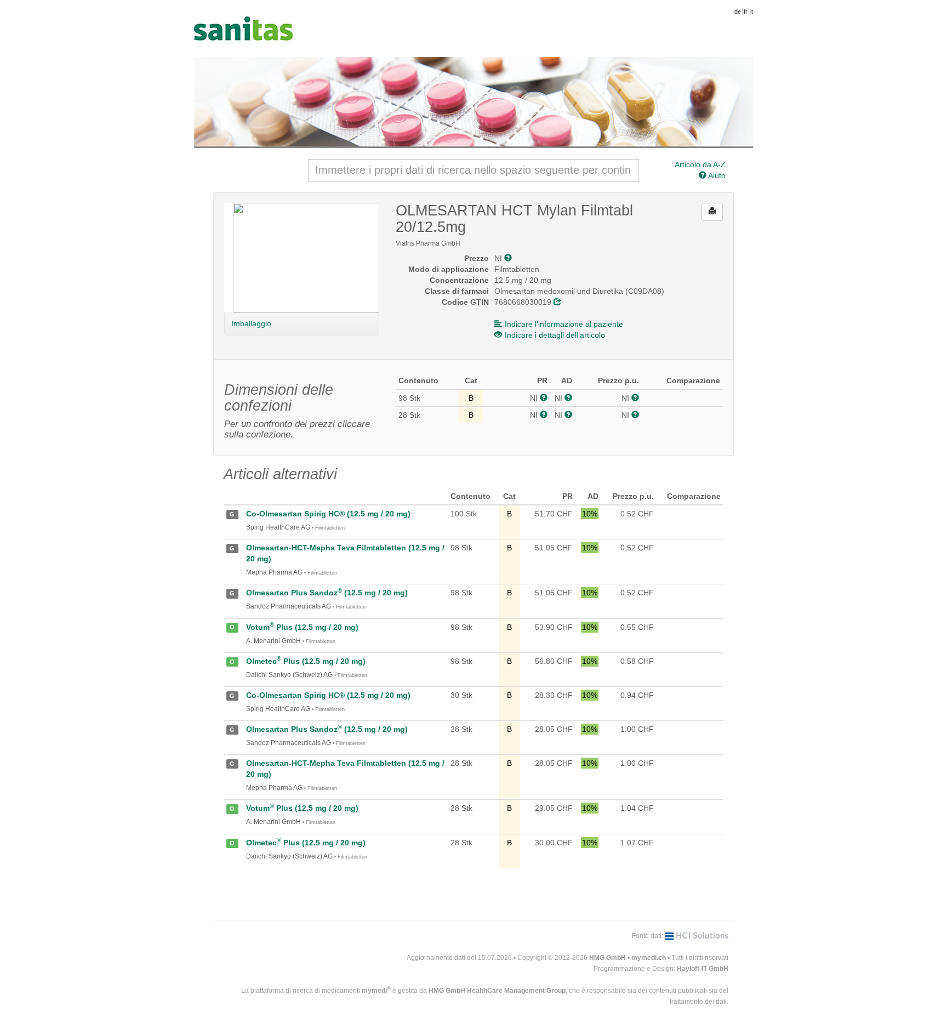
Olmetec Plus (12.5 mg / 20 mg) (306, 661)
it (751, 11)
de (737, 11)
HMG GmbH (607, 958)
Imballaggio (251, 323)
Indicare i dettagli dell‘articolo (555, 335)
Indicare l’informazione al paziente (564, 324)
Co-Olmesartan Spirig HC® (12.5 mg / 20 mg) (328, 513)
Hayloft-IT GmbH (702, 969)
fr (746, 11)
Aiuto (716, 175)
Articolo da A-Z (700, 164)
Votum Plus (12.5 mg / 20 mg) (302, 627)
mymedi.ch (648, 958)
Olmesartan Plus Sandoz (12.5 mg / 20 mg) (327, 592)
